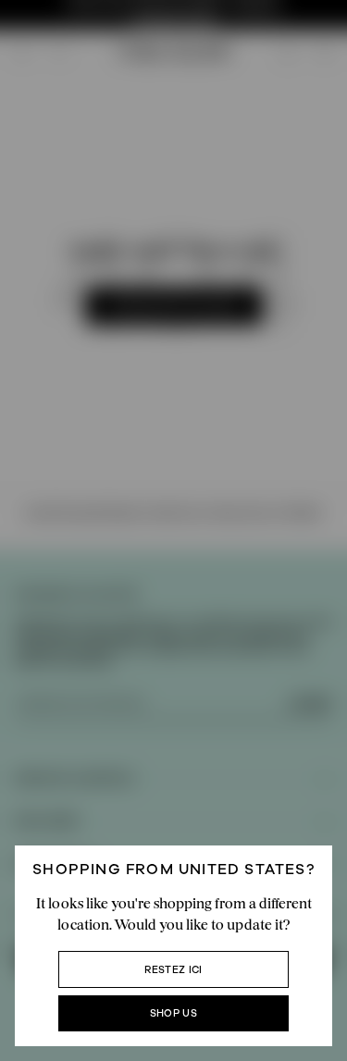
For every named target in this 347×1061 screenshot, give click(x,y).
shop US (173, 1013)
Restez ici (173, 970)
